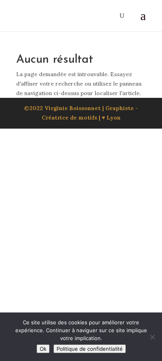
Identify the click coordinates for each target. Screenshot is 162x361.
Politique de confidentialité (90, 349)
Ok (43, 349)
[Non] (152, 337)
